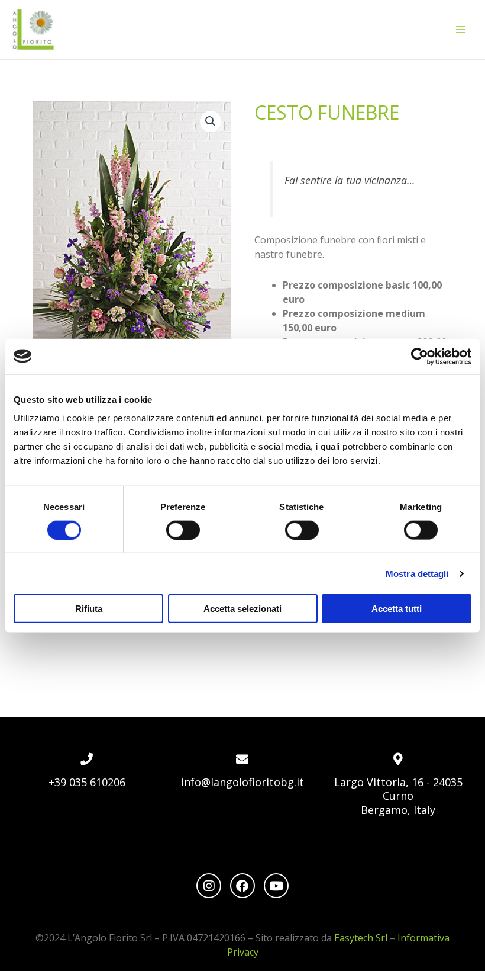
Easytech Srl (360, 937)
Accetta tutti (396, 609)
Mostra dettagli (417, 573)
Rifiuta (88, 609)
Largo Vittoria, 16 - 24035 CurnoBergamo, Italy (398, 796)
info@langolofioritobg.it (242, 782)
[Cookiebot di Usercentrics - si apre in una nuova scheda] (419, 356)
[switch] (183, 529)
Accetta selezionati (242, 609)
